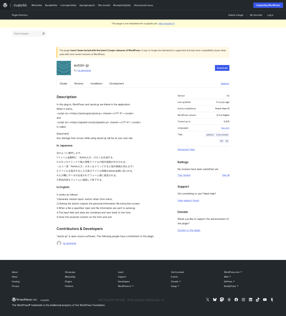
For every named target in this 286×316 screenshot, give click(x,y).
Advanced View (186, 149)
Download (222, 68)
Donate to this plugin (189, 230)
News (14, 276)
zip (227, 141)
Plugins (68, 281)
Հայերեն (44, 300)
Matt (227, 276)
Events (174, 276)
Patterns (69, 286)
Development (116, 83)
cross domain (222, 135)
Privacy (15, 286)
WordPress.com (233, 272)
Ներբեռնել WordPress (268, 5)
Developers (124, 281)
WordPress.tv (126, 286)
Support (225, 83)
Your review (184, 175)
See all (225, 175)
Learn (120, 272)
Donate (176, 281)
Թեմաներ (70, 276)
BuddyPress (231, 286)
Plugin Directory (20, 15)
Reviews (78, 83)
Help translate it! (166, 23)
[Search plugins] (43, 34)
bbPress (229, 281)
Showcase (70, 272)
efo (221, 141)
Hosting (16, 281)
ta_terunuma (84, 70)
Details (63, 83)
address (210, 135)
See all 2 (225, 128)
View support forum (188, 200)
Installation (96, 83)
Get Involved (177, 272)
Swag (175, 286)
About (15, 272)
